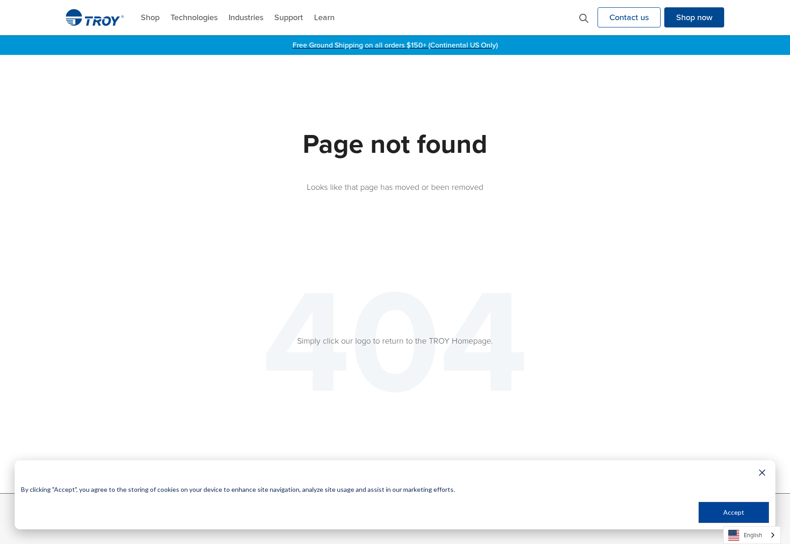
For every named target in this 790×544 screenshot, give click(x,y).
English (753, 535)
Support (288, 17)
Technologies (194, 17)
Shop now (694, 17)
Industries (246, 17)
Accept (733, 512)
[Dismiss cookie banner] (762, 472)
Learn (324, 17)
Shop (150, 17)
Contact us (629, 17)
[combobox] (752, 535)
